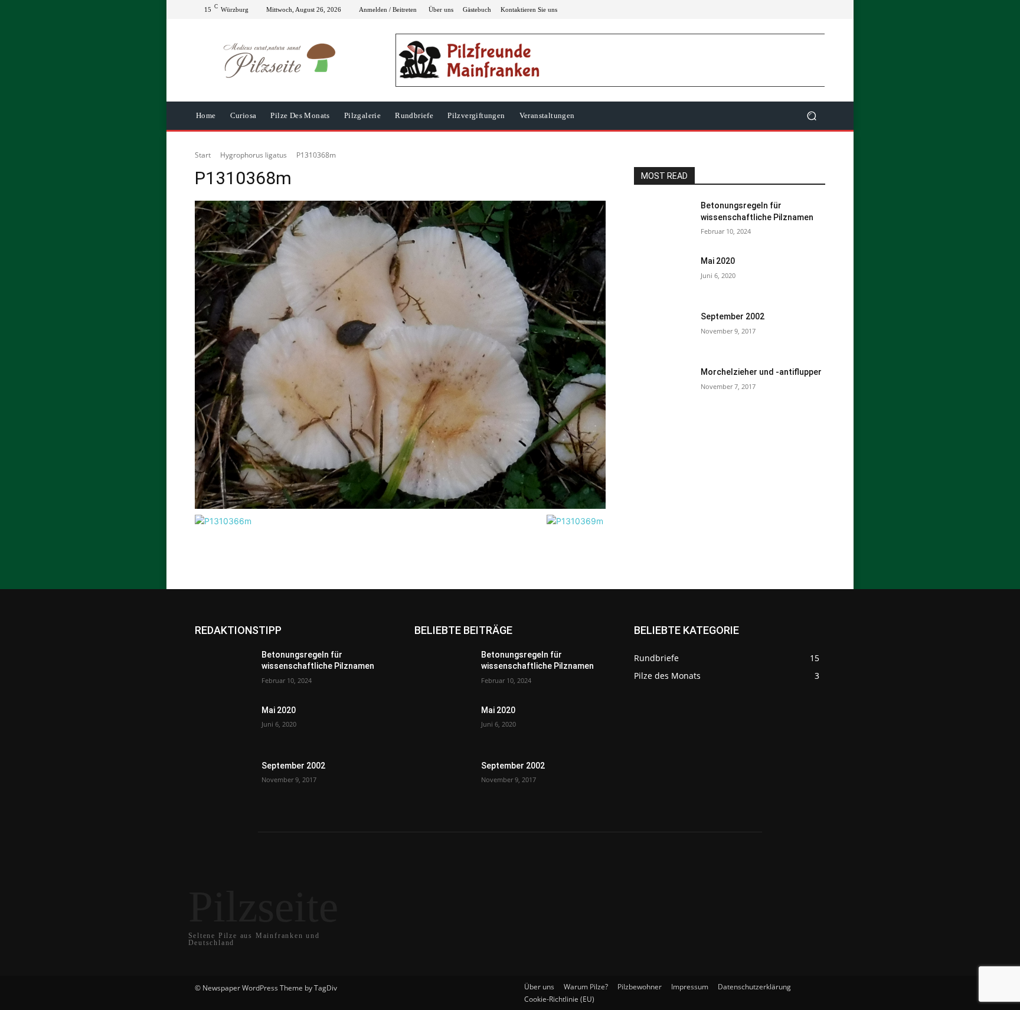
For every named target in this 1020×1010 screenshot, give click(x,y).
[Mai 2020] (662, 276)
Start (203, 155)
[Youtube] (818, 9)
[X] (790, 9)
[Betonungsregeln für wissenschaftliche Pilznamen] (662, 220)
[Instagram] (776, 9)
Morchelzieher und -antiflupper (761, 372)
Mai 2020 (718, 261)
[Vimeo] (804, 9)
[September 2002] (662, 331)
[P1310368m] (400, 354)
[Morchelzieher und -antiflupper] (662, 387)
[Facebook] (761, 9)
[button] (811, 116)
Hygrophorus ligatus (253, 155)
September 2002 (732, 316)
